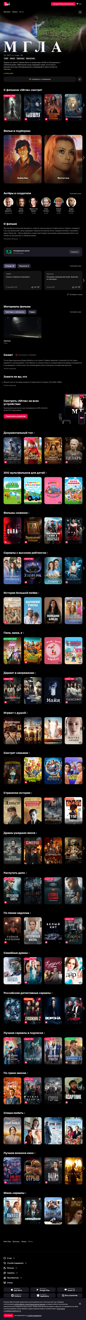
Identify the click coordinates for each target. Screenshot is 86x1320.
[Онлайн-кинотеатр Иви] (7, 4)
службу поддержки (34, 1315)
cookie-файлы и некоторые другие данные (29, 1304)
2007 (9, 55)
